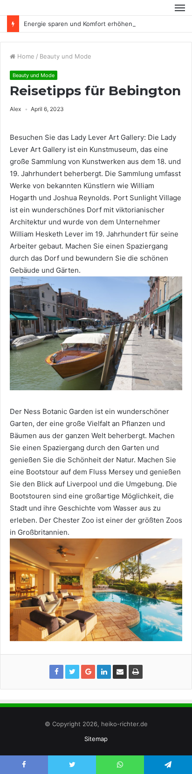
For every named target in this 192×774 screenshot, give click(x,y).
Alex (15, 108)
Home (24, 56)
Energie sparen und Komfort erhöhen (78, 23)
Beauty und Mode (65, 56)
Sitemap (96, 738)
